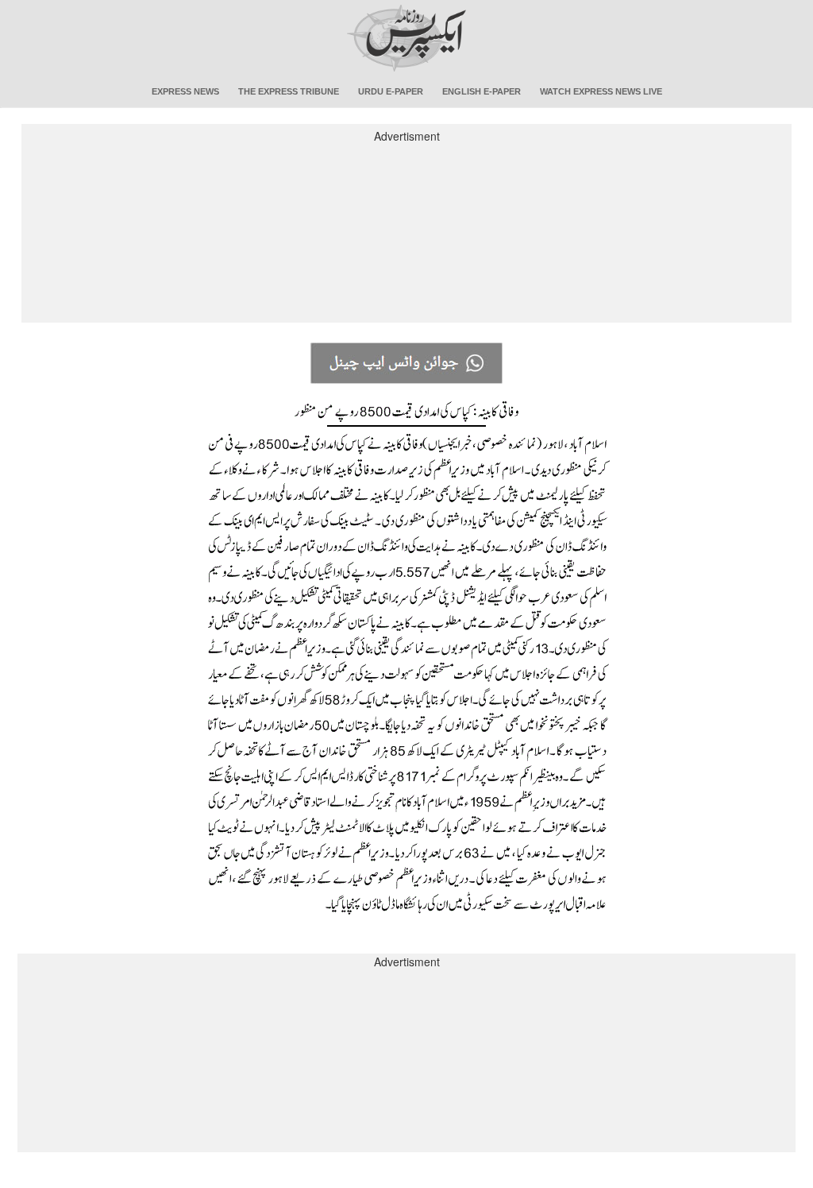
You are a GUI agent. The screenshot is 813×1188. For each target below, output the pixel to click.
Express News (185, 91)
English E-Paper (481, 91)
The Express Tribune (288, 91)
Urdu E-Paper (390, 91)
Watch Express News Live (601, 91)
